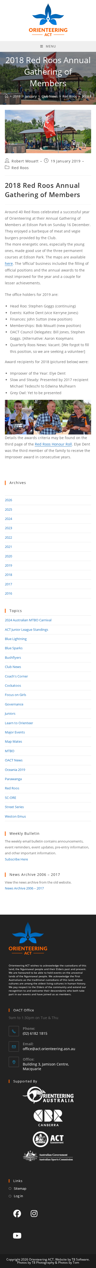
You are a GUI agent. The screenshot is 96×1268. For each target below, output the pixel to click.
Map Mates (13, 741)
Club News (13, 666)
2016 (8, 593)
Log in (18, 1196)
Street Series (14, 807)
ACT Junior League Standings (26, 629)
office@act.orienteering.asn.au (49, 1048)
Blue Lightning (16, 638)
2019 (8, 565)
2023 (8, 528)
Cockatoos (13, 685)
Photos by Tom (68, 1262)
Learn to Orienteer (19, 723)
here (9, 263)
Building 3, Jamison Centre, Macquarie (46, 1066)
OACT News (14, 760)
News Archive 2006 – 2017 (24, 888)
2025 (8, 509)
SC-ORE (10, 797)
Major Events (15, 732)
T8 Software (80, 1259)
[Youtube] (17, 1235)
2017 (8, 584)
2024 (8, 518)
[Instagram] (34, 1213)
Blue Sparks (14, 648)
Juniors (10, 713)
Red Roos (20, 167)
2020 (8, 556)
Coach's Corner (16, 676)
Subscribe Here (16, 859)
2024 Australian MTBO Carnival (28, 620)
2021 (8, 546)
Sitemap (20, 1188)
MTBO (9, 751)
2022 (8, 537)
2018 (8, 574)
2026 (8, 500)
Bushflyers (13, 657)
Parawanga (13, 779)
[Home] (6, 96)
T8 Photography (43, 1262)
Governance (14, 704)
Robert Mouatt (25, 161)
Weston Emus (15, 816)
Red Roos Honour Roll (53, 444)
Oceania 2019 (15, 769)
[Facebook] (17, 1213)
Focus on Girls (15, 694)
